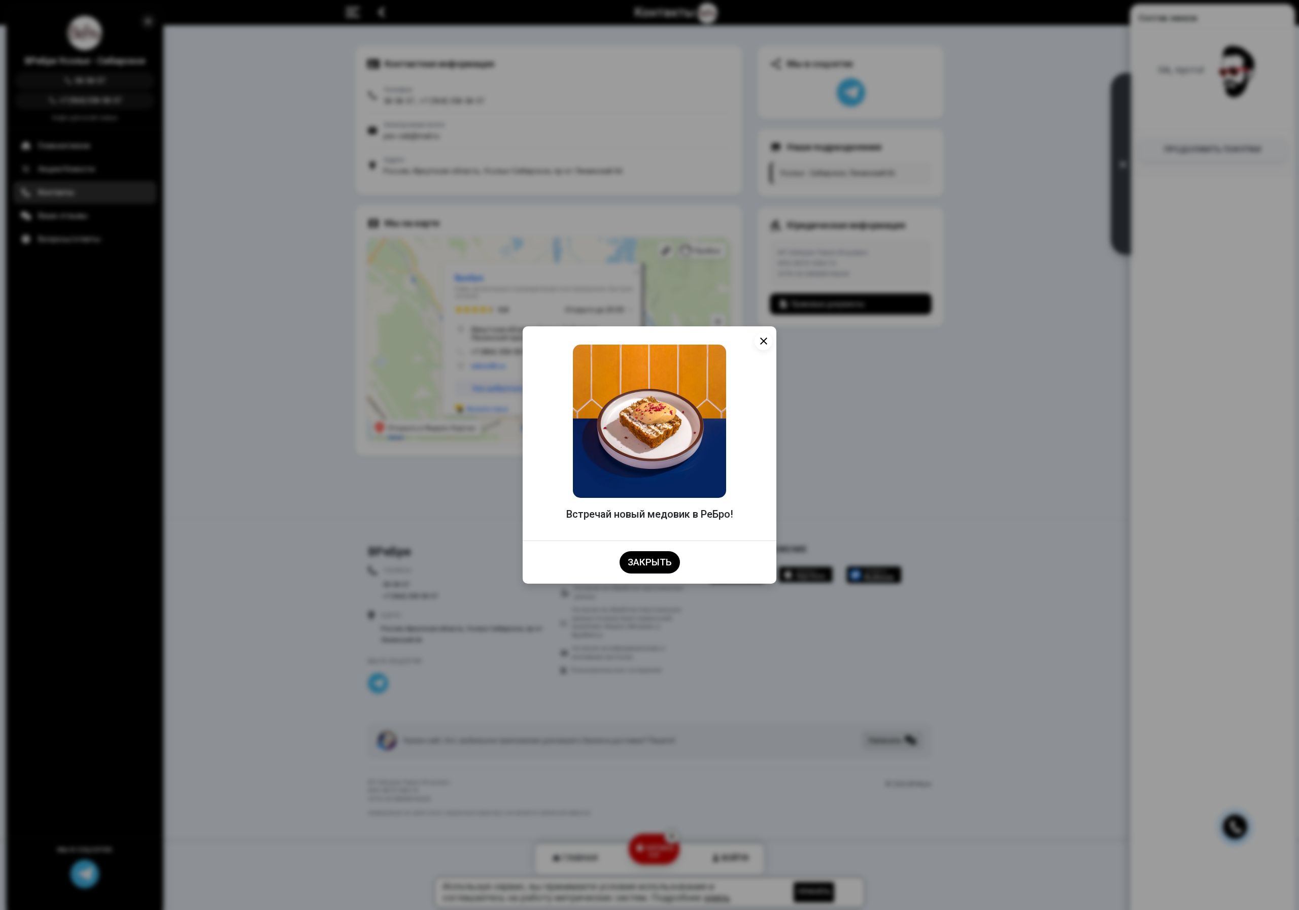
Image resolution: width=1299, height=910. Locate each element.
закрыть (650, 562)
